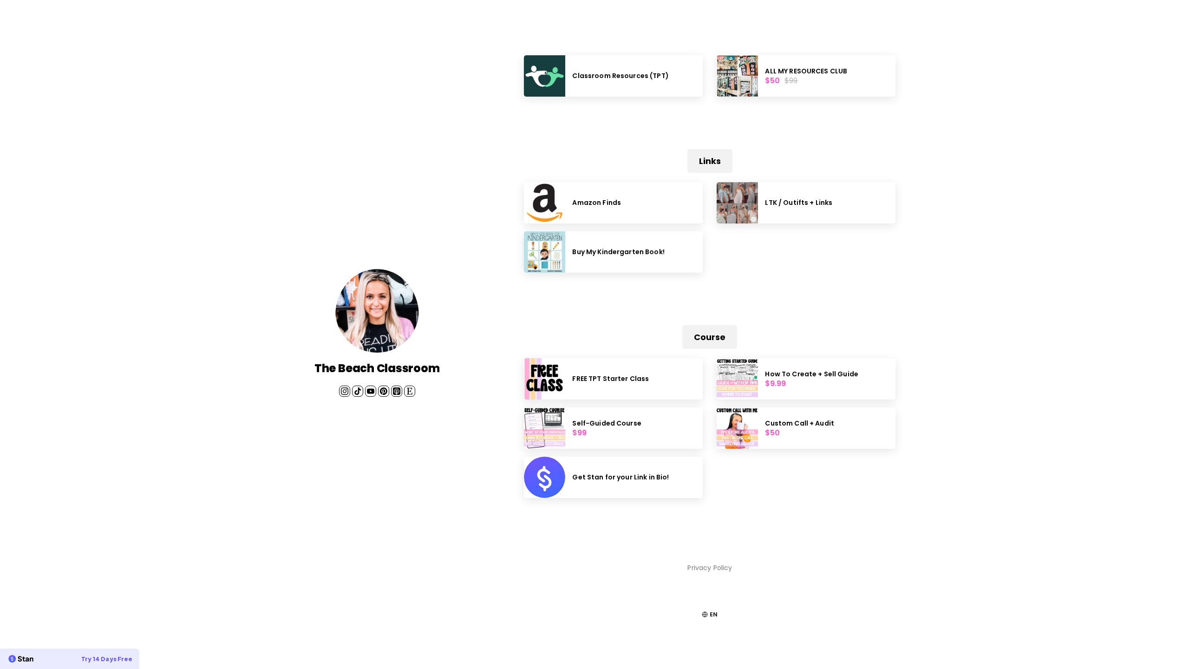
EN (714, 614)
